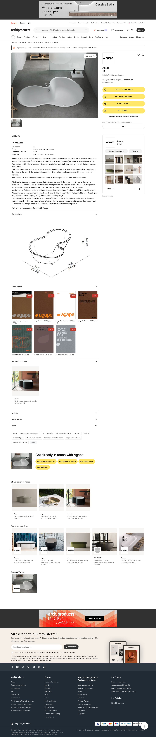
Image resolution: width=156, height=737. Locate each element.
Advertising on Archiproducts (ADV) (123, 691)
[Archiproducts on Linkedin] (44, 667)
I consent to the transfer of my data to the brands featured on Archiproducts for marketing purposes (44, 652)
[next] (139, 189)
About (13, 682)
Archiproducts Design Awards (21, 707)
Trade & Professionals (107, 23)
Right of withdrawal (84, 704)
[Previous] (10, 549)
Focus (47, 698)
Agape (105, 68)
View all (33, 442)
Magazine (48, 691)
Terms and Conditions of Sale (88, 707)
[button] (72, 23)
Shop (80, 691)
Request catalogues (123, 96)
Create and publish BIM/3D (120, 685)
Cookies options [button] (88, 730)
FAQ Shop (81, 714)
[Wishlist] (128, 30)
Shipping (81, 698)
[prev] (134, 189)
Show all (110, 189)
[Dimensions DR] (54, 251)
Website (135, 151)
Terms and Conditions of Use (110, 730)
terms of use (36, 656)
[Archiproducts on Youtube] (39, 667)
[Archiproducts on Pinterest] (23, 667)
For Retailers (95, 23)
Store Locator (82, 695)
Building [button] (22, 23)
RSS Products (133, 730)
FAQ (12, 691)
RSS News (124, 730)
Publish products (83, 23)
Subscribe (72, 647)
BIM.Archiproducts (51, 710)
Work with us (15, 698)
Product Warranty (84, 701)
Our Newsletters (50, 701)
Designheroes (49, 717)
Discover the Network (18, 685)
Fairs (46, 695)
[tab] (75, 23)
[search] (36, 30)
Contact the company (116, 151)
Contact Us (15, 695)
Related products (19, 361)
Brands (47, 685)
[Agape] (108, 58)
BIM (29, 23)
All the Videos (49, 707)
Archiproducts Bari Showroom (21, 704)
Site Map (141, 730)
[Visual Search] (86, 30)
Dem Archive (49, 704)
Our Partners (15, 688)
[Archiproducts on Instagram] (17, 667)
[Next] (146, 549)
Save (124, 126)
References (17, 419)
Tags (14, 426)
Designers (48, 688)
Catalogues (17, 286)
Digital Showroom (117, 703)
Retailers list (123, 110)
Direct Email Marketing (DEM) (121, 688)
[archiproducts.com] (20, 30)
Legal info (81, 710)
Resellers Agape (107, 196)
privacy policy (49, 656)
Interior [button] (14, 23)
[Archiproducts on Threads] (34, 667)
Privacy (79, 730)
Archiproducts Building (52, 714)
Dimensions (17, 214)
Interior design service (85, 685)
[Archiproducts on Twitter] (28, 667)
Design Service (121, 23)
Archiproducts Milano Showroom (22, 701)
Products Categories (52, 682)
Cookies (97, 730)
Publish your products (118, 682)
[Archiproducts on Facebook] (13, 667)
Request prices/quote (124, 89)
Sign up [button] (27, 48)
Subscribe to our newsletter (20, 710)
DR (111, 82)
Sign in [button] (140, 30)
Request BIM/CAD (124, 103)
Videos (15, 413)
